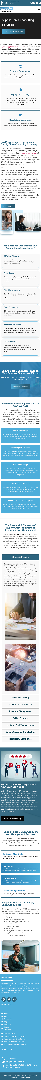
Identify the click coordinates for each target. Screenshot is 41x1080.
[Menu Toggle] (39, 9)
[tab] (20, 557)
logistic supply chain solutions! (12, 47)
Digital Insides (25, 1077)
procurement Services (29, 153)
